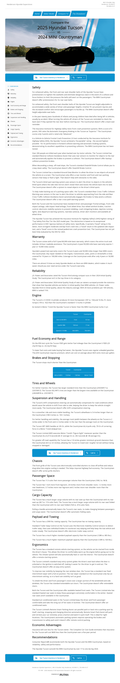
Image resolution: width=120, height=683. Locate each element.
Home (37, 14)
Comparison (14, 86)
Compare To (63, 14)
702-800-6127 (110, 6)
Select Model (49, 14)
